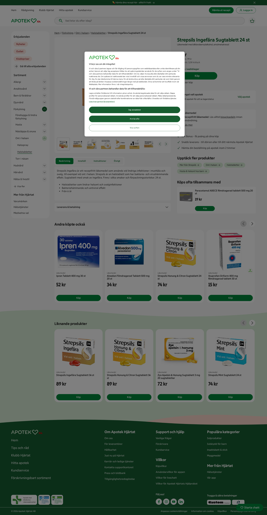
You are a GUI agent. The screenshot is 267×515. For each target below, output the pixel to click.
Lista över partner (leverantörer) (102, 102)
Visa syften (134, 128)
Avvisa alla (134, 119)
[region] (134, 94)
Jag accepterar (134, 110)
